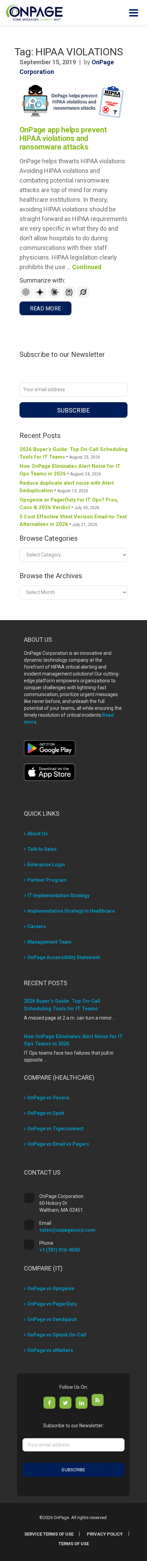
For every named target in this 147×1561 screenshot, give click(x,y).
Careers (36, 926)
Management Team (49, 942)
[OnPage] (34, 12)
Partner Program (47, 880)
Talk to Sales (42, 849)
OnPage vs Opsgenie (50, 1288)
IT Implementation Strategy (58, 895)
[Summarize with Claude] (55, 296)
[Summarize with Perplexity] (70, 296)
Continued (87, 267)
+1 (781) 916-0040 (59, 1250)
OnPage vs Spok (45, 1113)
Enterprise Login (46, 864)
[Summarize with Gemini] (41, 296)
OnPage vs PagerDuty (52, 1304)
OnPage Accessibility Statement (63, 957)
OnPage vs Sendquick (52, 1319)
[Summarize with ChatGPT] (26, 296)
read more (45, 308)
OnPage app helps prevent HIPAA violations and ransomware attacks (63, 138)
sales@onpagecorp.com (67, 1230)
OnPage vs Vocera (48, 1097)
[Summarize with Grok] (83, 296)
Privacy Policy (105, 1534)
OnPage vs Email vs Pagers (58, 1144)
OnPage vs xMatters (50, 1350)
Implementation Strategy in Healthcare (71, 911)
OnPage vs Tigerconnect (55, 1128)
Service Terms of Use (49, 1534)
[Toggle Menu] (133, 12)
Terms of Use (73, 1543)
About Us (37, 833)
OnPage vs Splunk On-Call (56, 1335)
